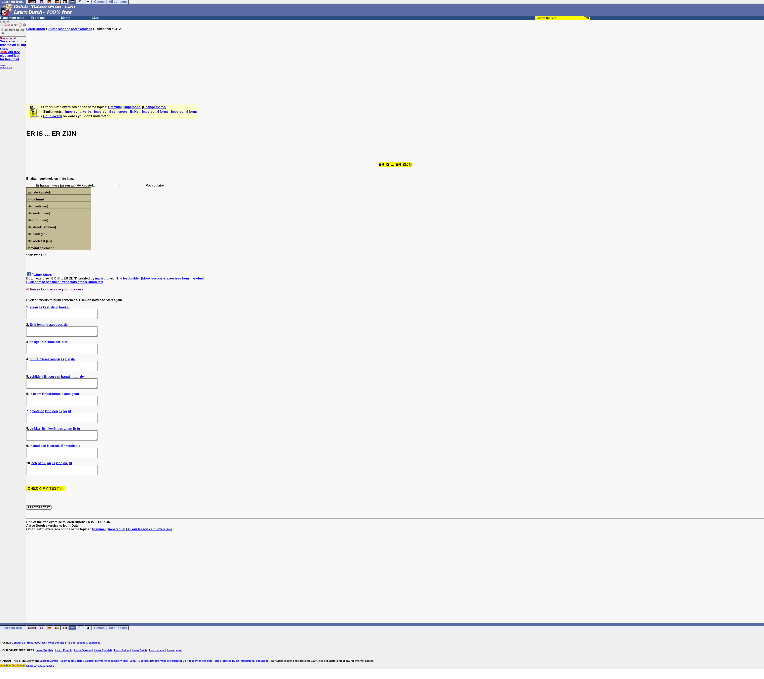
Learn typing (174, 650)
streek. (55, 445)
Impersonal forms (155, 111)
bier (64, 342)
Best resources (36, 642)
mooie (70, 445)
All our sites (118, 628)
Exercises (38, 18)
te (34, 394)
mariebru (102, 278)
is (35, 324)
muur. (75, 376)
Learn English (44, 650)
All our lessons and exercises (149, 529)
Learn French (63, 650)
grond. (35, 411)
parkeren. (53, 394)
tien (45, 428)
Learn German (83, 650)
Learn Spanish (103, 650)
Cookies (144, 660)
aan (52, 324)
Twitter (37, 274)
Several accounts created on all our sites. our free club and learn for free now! (13, 50)
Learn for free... (13, 628)
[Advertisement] (395, 66)
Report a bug (6, 67)
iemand (42, 324)
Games (99, 628)
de (53, 307)
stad (36, 445)
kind (48, 411)
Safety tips (120, 660)
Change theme (154, 107)
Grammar (115, 107)
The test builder (128, 278)
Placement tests (12, 18)
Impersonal (132, 107)
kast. (46, 307)
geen (75, 394)
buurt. (34, 359)
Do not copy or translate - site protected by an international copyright (225, 660)
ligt (36, 342)
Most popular (56, 642)
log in (45, 289)
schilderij (36, 376)
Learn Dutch (35, 29)
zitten (68, 428)
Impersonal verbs (78, 111)
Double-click (52, 116)
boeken (64, 307)
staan (34, 307)
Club (95, 18)
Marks (65, 18)
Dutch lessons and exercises (70, 29)
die (78, 445)
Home (3, 65)
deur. (59, 324)
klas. (37, 428)
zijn (67, 359)
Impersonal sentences (111, 111)
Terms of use (104, 660)
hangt (65, 376)
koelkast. (54, 342)
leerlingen (55, 428)
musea (44, 359)
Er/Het (134, 111)
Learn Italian (122, 650)
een (57, 376)
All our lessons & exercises (83, 642)
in (57, 307)
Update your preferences (166, 660)
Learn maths (157, 650)
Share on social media (40, 665)
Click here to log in (12, 31)
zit (69, 411)
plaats (66, 394)
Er (40, 307)
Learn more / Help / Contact (77, 660)
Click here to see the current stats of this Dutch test (64, 282)
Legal (133, 660)
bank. (42, 463)
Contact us (18, 642)
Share (47, 274)
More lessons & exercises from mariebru (172, 278)
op (65, 411)
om (39, 394)
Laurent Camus (48, 660)
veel (53, 359)
